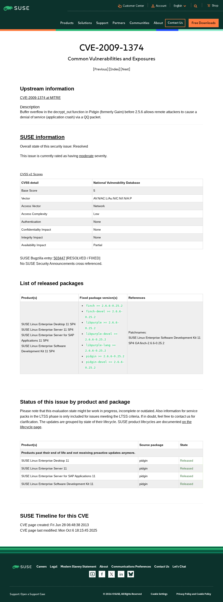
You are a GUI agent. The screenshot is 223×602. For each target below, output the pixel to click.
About (104, 566)
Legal (53, 566)
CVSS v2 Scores (31, 174)
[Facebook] (102, 574)
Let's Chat (179, 566)
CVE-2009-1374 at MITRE (40, 98)
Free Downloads (204, 23)
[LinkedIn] (121, 574)
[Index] (114, 69)
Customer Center (133, 5)
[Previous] (100, 69)
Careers (41, 566)
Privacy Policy (183, 594)
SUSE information (42, 137)
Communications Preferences (131, 566)
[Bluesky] (130, 574)
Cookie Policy (203, 594)
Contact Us (175, 23)
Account (161, 5)
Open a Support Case (32, 594)
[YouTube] (92, 574)
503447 (59, 258)
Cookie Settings (159, 594)
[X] (111, 574)
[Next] (125, 69)
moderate (86, 156)
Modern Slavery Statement (78, 566)
